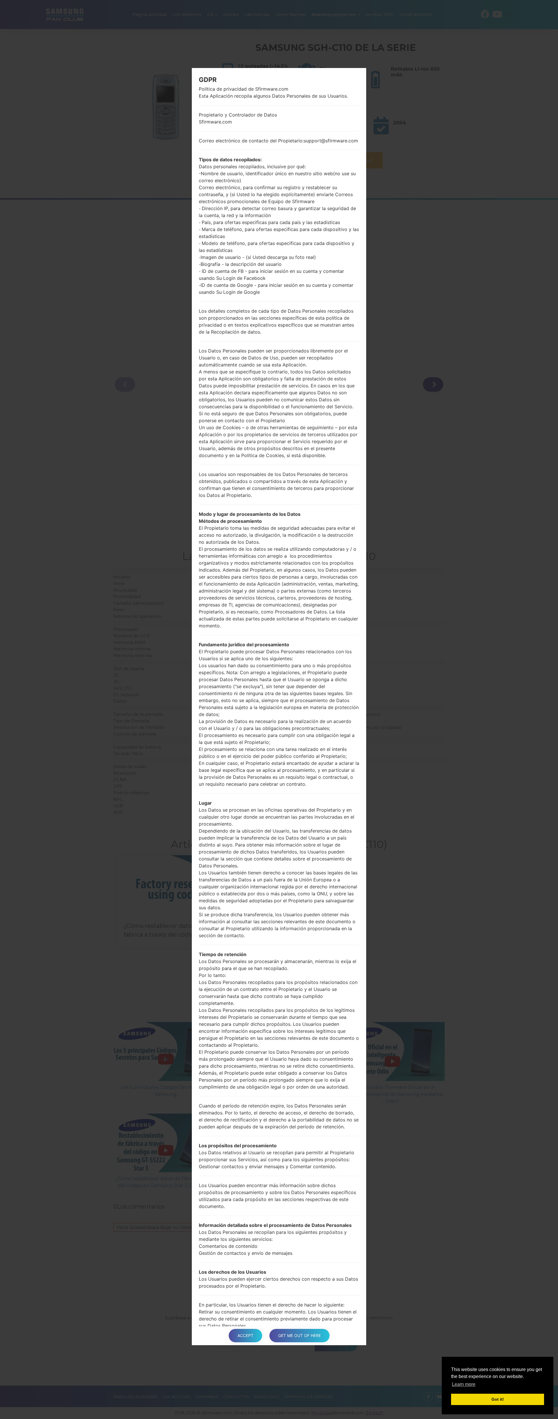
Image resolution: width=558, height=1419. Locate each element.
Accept (245, 1335)
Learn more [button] (463, 1384)
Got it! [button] (497, 1399)
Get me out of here (299, 1335)
